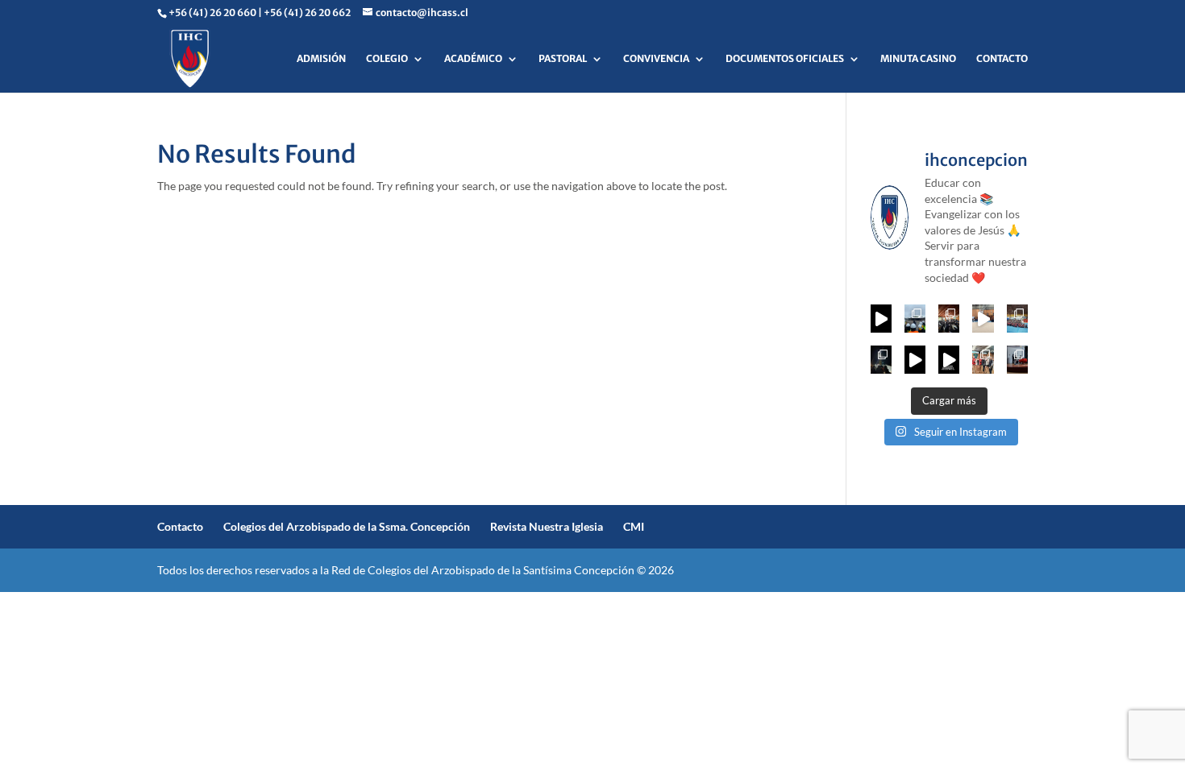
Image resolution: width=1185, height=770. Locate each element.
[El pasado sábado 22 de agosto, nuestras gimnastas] (982, 318)
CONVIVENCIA (656, 58)
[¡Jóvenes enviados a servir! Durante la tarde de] (881, 318)
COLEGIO (387, 58)
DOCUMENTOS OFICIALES (785, 58)
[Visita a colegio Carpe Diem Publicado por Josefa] (948, 318)
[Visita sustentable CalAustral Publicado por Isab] (914, 318)
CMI (633, 526)
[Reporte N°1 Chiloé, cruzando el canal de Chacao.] (881, 360)
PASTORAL (562, 58)
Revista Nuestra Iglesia (546, 526)
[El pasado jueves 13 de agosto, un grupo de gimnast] (1017, 318)
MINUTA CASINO (918, 58)
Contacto (180, 526)
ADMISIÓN (321, 58)
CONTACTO (1002, 58)
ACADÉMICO (473, 58)
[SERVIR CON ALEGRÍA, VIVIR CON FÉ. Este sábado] (914, 360)
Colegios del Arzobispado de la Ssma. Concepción (346, 526)
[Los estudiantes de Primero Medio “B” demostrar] (1017, 360)
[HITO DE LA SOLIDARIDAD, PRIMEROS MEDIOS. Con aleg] (948, 360)
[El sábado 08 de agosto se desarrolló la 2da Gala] (982, 360)
